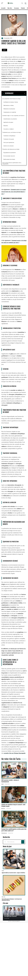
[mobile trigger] (2, 3)
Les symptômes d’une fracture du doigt (11, 98)
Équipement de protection (10, 152)
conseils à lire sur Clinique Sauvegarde (14, 753)
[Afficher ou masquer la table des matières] (19, 93)
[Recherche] (22, 3)
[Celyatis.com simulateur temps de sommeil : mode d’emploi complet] (14, 794)
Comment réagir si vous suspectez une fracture (13, 115)
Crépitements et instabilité (10, 112)
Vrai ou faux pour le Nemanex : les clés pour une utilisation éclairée (12, 899)
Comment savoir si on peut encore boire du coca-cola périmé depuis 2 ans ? (13, 192)
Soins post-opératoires (9, 142)
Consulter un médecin (9, 129)
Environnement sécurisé (9, 156)
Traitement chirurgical (9, 139)
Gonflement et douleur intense (11, 102)
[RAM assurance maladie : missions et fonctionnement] (14, 770)
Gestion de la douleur (9, 145)
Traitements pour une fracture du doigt (11, 132)
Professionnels (4, 833)
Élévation (6, 125)
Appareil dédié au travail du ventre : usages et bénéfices (13, 872)
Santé (4, 50)
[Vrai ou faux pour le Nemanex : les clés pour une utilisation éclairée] (14, 885)
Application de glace (8, 122)
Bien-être (3, 808)
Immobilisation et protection (10, 119)
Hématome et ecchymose (9, 108)
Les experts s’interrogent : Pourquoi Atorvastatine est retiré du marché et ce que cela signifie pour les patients (13, 915)
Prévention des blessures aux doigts (10, 149)
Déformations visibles (9, 105)
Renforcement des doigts (9, 159)
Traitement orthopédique (9, 135)
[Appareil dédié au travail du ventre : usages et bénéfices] (14, 859)
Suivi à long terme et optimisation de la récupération (11, 163)
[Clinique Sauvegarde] (10, 3)
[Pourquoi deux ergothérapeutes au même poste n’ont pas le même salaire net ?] (14, 819)
